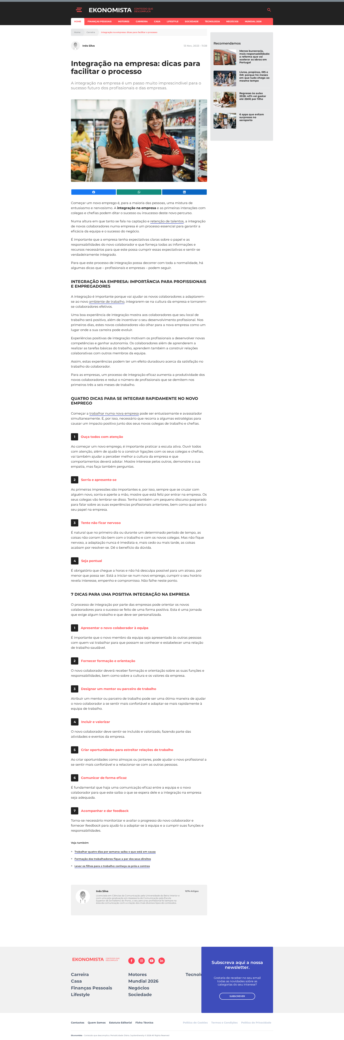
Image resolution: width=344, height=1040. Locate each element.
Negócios (232, 21)
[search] (269, 10)
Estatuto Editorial (120, 1022)
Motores (123, 21)
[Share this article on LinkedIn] (184, 192)
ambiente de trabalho (106, 302)
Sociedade (192, 21)
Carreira (142, 21)
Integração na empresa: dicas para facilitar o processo (129, 32)
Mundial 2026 (253, 21)
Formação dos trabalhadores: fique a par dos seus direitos (113, 859)
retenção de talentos (167, 221)
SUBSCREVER (237, 996)
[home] (176, 10)
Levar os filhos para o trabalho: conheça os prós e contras (112, 866)
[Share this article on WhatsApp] (139, 192)
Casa (157, 21)
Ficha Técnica (144, 1022)
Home (77, 21)
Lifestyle (172, 21)
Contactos (77, 1022)
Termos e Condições (224, 1022)
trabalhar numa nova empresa (114, 413)
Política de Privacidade (256, 1022)
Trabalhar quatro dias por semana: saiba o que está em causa (115, 851)
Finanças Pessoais (100, 21)
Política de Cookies (195, 1022)
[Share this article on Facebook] (93, 192)
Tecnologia (212, 21)
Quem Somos (97, 1022)
